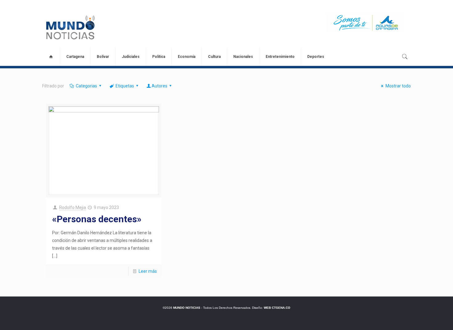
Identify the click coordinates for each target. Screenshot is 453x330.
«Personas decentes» (96, 219)
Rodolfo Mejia (72, 207)
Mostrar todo (398, 85)
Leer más (148, 271)
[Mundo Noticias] (69, 27)
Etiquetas (125, 85)
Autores (159, 85)
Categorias (86, 85)
